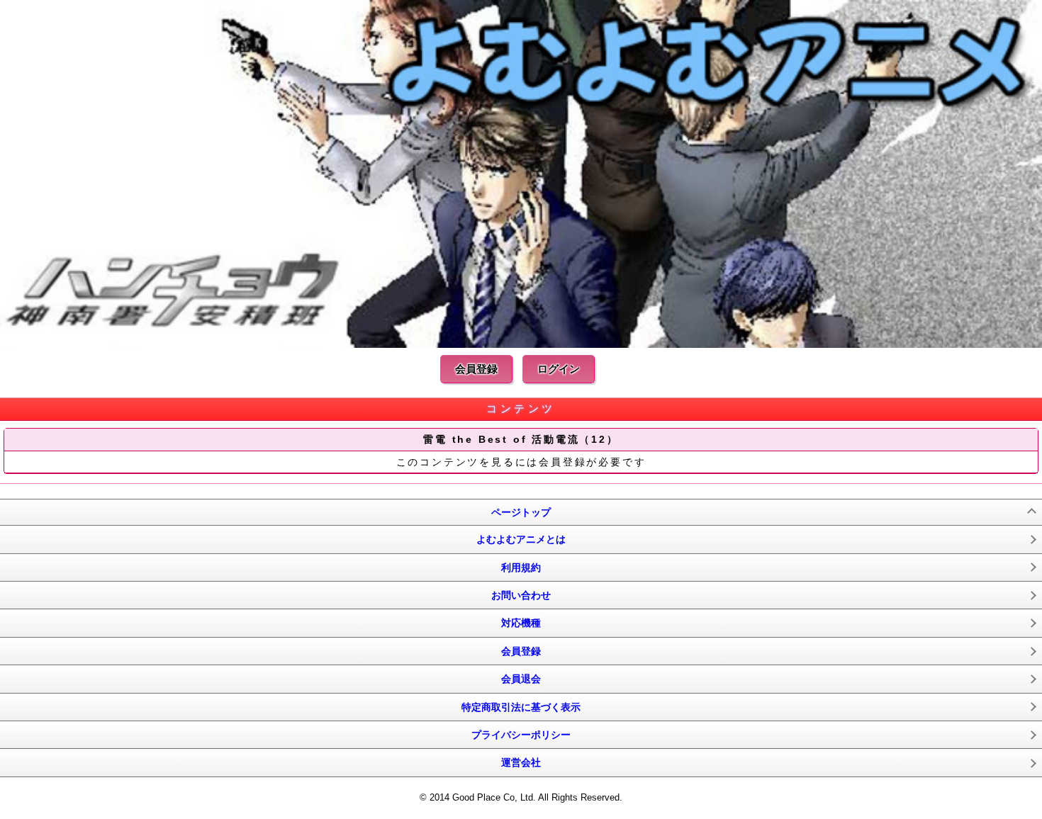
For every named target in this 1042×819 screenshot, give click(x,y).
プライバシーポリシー (521, 734)
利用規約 (521, 567)
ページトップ (521, 512)
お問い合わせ (521, 595)
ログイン (558, 369)
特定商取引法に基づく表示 (521, 707)
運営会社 (521, 762)
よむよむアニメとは (521, 539)
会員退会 (521, 678)
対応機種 (521, 622)
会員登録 (476, 369)
